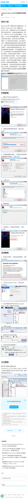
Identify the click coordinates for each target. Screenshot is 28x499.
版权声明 (10, 494)
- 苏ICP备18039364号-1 (18, 497)
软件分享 (10, 5)
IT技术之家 (4, 2)
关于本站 (5, 494)
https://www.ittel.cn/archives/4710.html (10, 424)
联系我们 (19, 494)
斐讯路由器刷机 (18, 5)
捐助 (23, 494)
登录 (2, 473)
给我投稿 (14, 494)
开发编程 (9, 9)
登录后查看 (14, 406)
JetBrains (13, 435)
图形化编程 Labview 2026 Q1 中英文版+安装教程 (14, 453)
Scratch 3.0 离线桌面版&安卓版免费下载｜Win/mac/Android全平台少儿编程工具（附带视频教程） (14, 457)
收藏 (20, 430)
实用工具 (4, 5)
